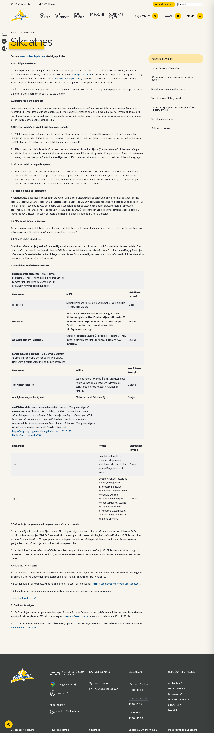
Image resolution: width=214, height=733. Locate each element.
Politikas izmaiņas (160, 128)
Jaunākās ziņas (116, 16)
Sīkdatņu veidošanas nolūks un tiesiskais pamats (172, 78)
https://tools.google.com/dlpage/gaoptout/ (116, 583)
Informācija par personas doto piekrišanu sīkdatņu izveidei (173, 108)
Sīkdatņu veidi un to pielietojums (168, 88)
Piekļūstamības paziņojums (182, 730)
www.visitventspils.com (67, 78)
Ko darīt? (45, 16)
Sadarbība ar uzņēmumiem (143, 730)
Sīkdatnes (94, 730)
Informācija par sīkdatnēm (165, 68)
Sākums (15, 32)
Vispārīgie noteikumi (162, 58)
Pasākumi (97, 14)
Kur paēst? (79, 16)
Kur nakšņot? (62, 16)
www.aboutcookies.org (23, 597)
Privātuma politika (59, 730)
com (43, 56)
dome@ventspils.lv (82, 74)
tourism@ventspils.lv (76, 616)
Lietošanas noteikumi (22, 730)
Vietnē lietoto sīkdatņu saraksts (167, 98)
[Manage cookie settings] (9, 724)
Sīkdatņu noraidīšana (162, 119)
